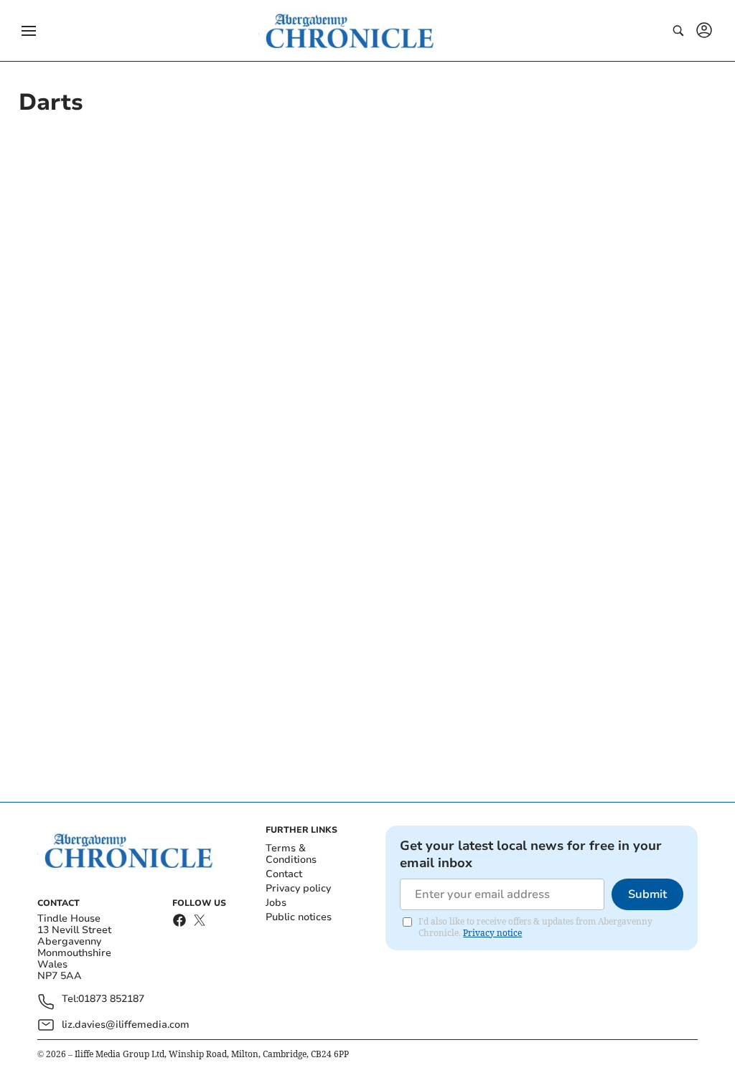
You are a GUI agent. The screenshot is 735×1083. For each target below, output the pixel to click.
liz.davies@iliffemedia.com (125, 1024)
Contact (284, 874)
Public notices (299, 917)
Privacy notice (492, 932)
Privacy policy (298, 888)
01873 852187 (111, 999)
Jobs (276, 902)
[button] (28, 31)
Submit (647, 894)
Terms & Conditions (291, 853)
